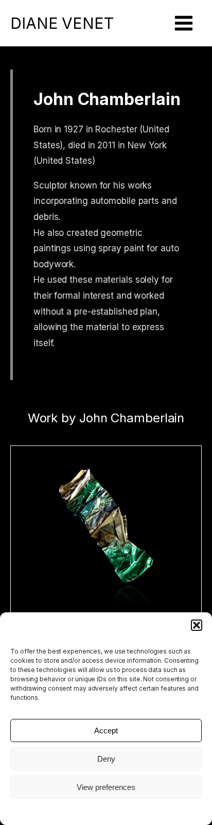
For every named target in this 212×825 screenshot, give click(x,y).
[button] (196, 625)
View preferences (106, 787)
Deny (106, 758)
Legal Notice (106, 811)
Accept (106, 730)
